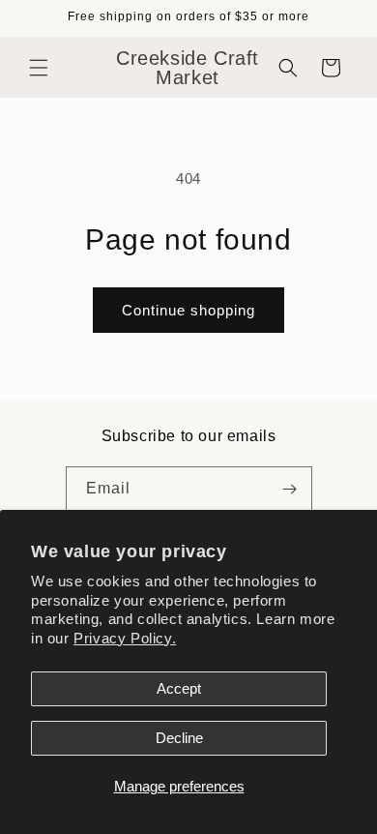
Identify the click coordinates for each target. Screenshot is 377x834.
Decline (179, 738)
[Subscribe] (290, 489)
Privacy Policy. (124, 638)
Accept (179, 688)
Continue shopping (188, 310)
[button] (38, 67)
